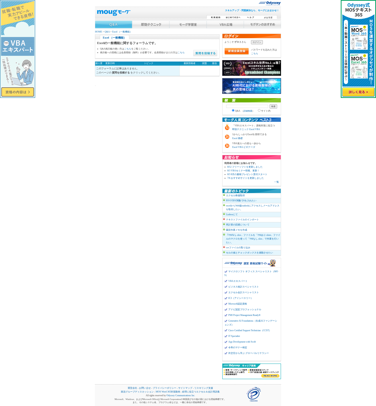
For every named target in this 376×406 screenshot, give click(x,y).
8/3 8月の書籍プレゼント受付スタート (247, 174)
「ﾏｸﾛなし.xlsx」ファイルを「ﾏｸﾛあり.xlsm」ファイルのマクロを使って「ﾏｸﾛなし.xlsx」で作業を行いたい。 (253, 239)
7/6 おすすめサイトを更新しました (245, 178)
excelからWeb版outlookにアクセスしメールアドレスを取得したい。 (252, 207)
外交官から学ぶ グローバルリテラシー (248, 353)
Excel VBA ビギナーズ (243, 147)
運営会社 (132, 388)
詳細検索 (248, 111)
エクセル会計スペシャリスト (243, 292)
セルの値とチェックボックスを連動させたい (249, 252)
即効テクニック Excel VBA (246, 129)
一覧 (276, 182)
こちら (127, 48)
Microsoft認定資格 (237, 303)
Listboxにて (232, 214)
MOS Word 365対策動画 (168, 392)
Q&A (107, 32)
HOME (98, 32)
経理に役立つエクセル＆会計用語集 (201, 392)
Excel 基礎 (237, 138)
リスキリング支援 (203, 388)
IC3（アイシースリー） (240, 298)
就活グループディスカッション (137, 392)
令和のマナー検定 (237, 347)
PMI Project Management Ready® (244, 315)
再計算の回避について (237, 224)
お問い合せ (145, 388)
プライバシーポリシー (164, 388)
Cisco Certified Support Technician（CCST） (249, 330)
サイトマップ (185, 388)
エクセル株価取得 (235, 195)
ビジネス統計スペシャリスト (243, 286)
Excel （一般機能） (122, 32)
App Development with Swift (242, 341)
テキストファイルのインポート (242, 219)
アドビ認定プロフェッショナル (244, 309)
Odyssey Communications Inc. (180, 395)
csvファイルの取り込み (238, 247)
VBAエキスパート (238, 281)
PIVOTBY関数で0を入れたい (241, 200)
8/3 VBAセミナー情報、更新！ (243, 170)
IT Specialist (234, 336)
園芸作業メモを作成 (236, 230)
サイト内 (265, 110)
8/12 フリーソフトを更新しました (245, 166)
